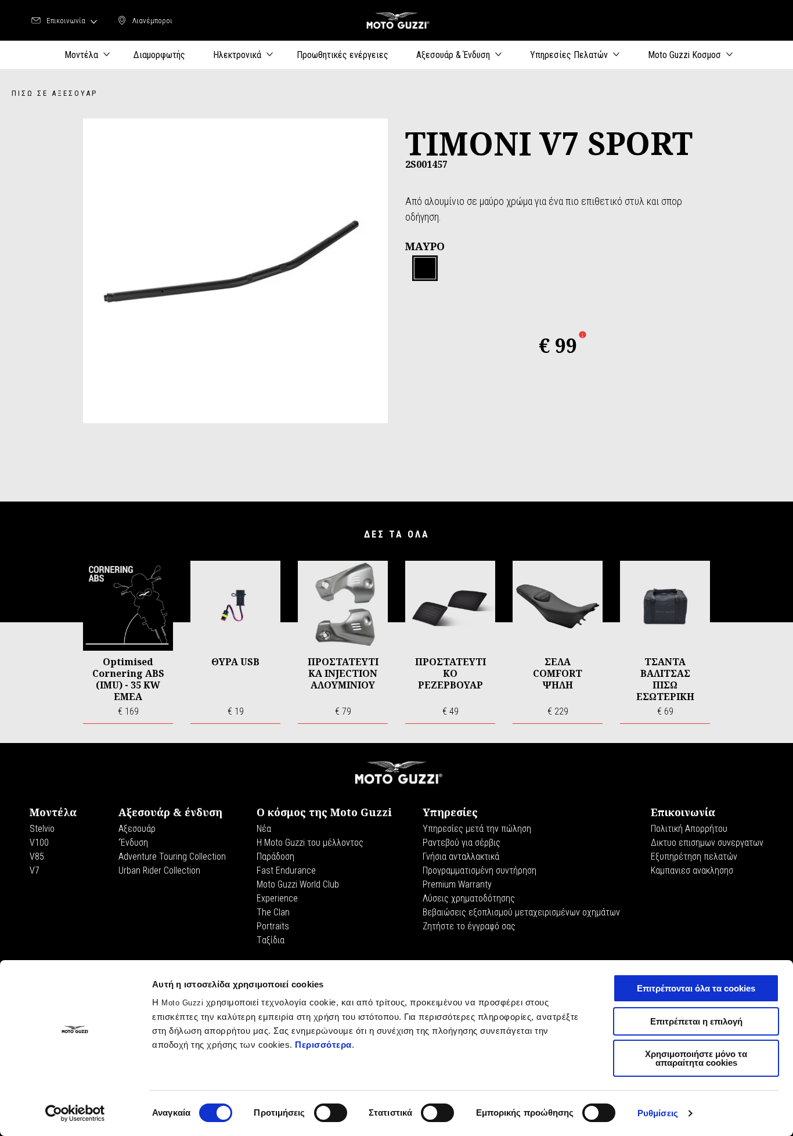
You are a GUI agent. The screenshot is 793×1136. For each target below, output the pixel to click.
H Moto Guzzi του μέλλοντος (310, 842)
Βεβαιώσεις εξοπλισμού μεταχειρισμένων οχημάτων (521, 912)
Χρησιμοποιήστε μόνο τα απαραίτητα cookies (696, 1058)
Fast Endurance (286, 870)
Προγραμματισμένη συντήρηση (479, 870)
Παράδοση (275, 856)
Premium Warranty (457, 884)
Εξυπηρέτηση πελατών (694, 856)
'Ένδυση (133, 842)
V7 (34, 870)
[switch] (330, 1112)
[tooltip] (425, 269)
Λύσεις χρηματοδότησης (469, 898)
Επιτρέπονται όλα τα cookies (696, 988)
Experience (277, 898)
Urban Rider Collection (159, 870)
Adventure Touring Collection (172, 856)
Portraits (273, 926)
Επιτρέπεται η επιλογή (696, 1021)
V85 (37, 856)
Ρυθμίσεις (657, 1113)
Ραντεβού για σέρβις (461, 842)
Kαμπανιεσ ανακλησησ (692, 870)
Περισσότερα (323, 1045)
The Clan (273, 912)
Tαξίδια (270, 940)
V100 (39, 842)
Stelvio (42, 828)
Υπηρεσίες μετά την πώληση (477, 828)
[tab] (425, 269)
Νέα (264, 828)
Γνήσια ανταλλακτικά (461, 856)
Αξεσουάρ (137, 828)
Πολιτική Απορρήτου (689, 828)
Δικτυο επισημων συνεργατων (707, 842)
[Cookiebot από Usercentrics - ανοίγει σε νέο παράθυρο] (75, 1113)
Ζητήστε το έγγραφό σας (469, 926)
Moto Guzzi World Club (298, 884)
